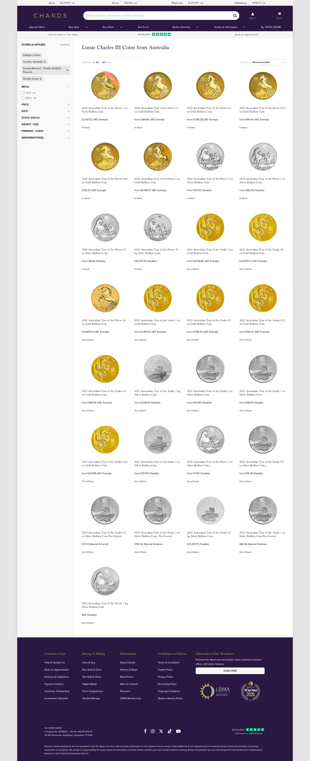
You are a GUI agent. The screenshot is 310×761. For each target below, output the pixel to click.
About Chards (127, 662)
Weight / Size (30, 124)
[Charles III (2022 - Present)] (67, 70)
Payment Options (54, 684)
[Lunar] (40, 78)
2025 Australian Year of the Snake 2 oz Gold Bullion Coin (210, 251)
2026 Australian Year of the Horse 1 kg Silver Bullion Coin (105, 605)
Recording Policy (167, 684)
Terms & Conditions (168, 662)
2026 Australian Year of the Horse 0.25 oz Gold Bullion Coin (262, 109)
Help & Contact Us (54, 662)
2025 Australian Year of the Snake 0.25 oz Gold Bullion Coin (262, 322)
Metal (25, 86)
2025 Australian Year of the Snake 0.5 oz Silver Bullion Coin (261, 463)
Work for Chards (129, 684)
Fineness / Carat (33, 131)
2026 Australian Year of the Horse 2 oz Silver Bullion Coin (210, 180)
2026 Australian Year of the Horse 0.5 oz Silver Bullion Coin (104, 251)
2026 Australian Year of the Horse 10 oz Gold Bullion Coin (103, 322)
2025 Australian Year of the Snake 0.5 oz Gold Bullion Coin (209, 322)
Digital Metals (89, 684)
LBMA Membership (130, 698)
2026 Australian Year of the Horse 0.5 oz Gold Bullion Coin (209, 109)
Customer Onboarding (56, 691)
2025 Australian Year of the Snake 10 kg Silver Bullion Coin (209, 534)
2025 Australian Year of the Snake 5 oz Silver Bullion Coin (157, 463)
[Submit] (235, 15)
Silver (31, 98)
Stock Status (30, 117)
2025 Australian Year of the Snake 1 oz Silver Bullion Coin (262, 392)
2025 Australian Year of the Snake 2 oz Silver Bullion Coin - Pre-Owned (157, 534)
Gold (31, 92)
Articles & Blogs (129, 669)
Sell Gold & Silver (91, 677)
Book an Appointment (247, 34)
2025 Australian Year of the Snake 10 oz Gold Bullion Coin (261, 251)
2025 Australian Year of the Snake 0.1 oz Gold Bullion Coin (104, 392)
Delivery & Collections (56, 677)
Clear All (65, 44)
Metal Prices (126, 677)
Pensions (125, 691)
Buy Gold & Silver (92, 669)
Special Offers (37, 27)
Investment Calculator (56, 698)
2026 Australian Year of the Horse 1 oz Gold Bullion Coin (105, 109)
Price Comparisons (92, 691)
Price (25, 104)
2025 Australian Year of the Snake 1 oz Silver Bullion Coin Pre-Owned (262, 534)
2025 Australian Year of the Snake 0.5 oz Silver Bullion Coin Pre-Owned (104, 534)
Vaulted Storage (91, 698)
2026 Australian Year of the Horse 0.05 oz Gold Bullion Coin (105, 180)
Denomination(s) (33, 137)
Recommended (261, 62)
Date (25, 111)
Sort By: (244, 62)
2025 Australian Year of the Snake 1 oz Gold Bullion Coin (157, 322)
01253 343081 (273, 27)
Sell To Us (143, 27)
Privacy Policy (165, 677)
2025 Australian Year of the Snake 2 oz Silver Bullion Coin (210, 392)
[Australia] (44, 61)
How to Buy (88, 662)
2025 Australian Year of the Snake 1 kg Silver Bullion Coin (157, 392)
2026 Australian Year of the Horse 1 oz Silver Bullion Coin (210, 463)
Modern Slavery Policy (170, 698)
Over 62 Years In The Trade (63, 34)
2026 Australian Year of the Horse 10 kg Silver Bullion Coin (156, 251)
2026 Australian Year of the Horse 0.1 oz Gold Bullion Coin (156, 109)
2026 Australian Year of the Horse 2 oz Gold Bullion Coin (157, 180)
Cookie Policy (165, 669)
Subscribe (230, 671)
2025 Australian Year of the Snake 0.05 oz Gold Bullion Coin (105, 463)
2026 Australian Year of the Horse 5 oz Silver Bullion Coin (262, 180)
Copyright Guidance (169, 691)
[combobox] (161, 15)
